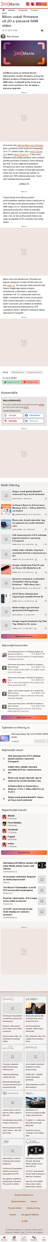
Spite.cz (6, 882)
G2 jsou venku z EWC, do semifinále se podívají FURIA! (12, 1039)
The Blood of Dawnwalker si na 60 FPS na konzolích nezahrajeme (19, 889)
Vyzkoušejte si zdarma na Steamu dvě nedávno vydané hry (12, 1161)
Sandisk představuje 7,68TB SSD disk (10, 1075)
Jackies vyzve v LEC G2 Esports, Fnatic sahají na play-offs (12, 1112)
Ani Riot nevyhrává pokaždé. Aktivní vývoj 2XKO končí (34, 1028)
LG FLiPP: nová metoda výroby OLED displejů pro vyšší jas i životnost (17, 912)
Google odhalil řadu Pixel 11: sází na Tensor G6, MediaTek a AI (28, 566)
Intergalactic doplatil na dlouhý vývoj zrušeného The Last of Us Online (12, 1181)
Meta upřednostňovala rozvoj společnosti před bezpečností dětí (12, 1084)
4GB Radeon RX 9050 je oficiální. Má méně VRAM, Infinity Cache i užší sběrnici (20, 866)
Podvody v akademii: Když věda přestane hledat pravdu (11, 1067)
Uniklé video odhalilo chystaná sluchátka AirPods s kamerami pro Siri (29, 553)
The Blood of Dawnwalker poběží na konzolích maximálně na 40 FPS (12, 1171)
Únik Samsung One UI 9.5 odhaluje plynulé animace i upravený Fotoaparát (29, 538)
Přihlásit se (41, 4)
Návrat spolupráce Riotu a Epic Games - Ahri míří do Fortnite (12, 1130)
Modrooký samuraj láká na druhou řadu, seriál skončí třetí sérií (35, 1018)
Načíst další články (24, 636)
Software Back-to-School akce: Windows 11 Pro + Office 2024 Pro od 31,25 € (29, 508)
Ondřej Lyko (16, 544)
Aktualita (11, 10)
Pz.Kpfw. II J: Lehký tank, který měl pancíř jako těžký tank (35, 1122)
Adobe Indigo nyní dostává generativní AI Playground (25, 609)
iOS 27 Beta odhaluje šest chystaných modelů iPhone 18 (27, 595)
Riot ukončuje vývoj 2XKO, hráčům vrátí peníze (12, 1121)
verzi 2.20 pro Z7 (21, 154)
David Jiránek (17, 529)
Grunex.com (8, 893)
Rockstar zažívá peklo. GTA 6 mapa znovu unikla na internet (20, 899)
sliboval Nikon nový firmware (30, 145)
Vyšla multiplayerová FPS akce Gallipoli (35, 1086)
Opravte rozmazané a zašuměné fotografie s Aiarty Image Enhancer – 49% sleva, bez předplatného (28, 581)
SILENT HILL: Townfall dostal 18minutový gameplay (34, 1077)
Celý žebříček (24, 852)
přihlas (41, 405)
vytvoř (26, 407)
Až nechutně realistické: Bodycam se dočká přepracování (19, 878)
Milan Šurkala (13, 37)
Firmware (34, 10)
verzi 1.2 (11, 285)
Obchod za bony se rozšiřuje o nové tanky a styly (35, 1133)
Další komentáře (24, 717)
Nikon (4, 13)
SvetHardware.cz (10, 872)
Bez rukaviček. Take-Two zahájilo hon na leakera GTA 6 (35, 1039)
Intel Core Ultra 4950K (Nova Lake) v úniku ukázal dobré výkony (34, 1184)
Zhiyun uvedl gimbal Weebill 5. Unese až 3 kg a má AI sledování (28, 493)
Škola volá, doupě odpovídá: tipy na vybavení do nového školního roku (28, 523)
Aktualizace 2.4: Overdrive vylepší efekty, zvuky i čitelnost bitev (35, 1112)
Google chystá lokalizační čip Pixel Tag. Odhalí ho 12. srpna (29, 622)
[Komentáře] (42, 30)
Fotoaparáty (22, 10)
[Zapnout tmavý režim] (33, 4)
